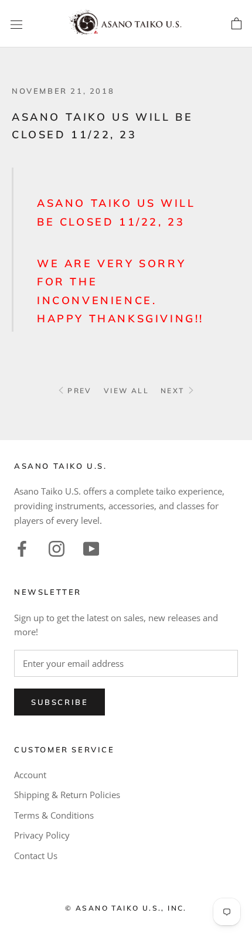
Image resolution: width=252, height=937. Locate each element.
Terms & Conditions (54, 815)
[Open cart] (236, 24)
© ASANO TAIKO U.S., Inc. (126, 908)
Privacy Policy (42, 835)
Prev (78, 390)
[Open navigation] (16, 24)
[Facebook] (22, 547)
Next (174, 390)
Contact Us (35, 855)
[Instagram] (56, 547)
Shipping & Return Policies (67, 794)
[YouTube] (91, 547)
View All (126, 390)
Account (30, 775)
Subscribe (59, 702)
